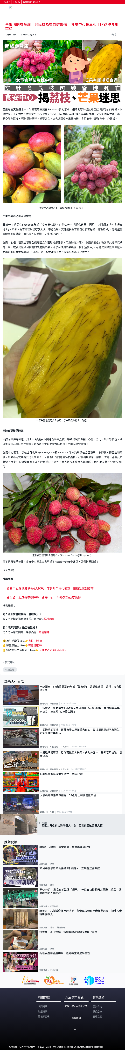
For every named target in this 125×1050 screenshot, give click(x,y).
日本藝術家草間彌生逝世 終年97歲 (61, 774)
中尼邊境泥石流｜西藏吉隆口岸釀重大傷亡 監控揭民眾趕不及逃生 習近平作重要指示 (81, 731)
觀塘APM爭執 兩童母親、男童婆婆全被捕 (66, 847)
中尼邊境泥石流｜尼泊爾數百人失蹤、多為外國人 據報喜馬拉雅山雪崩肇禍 (81, 754)
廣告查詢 (97, 1006)
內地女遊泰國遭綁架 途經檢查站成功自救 (64, 953)
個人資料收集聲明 (27, 1047)
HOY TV (16, 2)
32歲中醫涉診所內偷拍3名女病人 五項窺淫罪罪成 (69, 868)
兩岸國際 (54, 769)
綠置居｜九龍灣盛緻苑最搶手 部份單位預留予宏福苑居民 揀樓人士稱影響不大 (80, 912)
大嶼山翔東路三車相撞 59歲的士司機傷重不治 (68, 795)
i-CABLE (6, 2)
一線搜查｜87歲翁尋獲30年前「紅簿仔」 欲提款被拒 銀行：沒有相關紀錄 (81, 688)
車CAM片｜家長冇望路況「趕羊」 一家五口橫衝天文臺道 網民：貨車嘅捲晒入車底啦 (80, 891)
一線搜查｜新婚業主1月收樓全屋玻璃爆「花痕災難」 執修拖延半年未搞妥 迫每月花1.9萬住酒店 (80, 710)
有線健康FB (35, 645)
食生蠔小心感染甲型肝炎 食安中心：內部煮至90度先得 (44, 598)
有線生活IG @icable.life (52, 650)
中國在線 (54, 747)
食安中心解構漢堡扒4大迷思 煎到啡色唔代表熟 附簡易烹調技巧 (50, 588)
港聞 (52, 812)
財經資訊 (42, 1011)
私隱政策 (13, 1047)
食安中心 (10, 662)
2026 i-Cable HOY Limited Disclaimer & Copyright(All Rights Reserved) (71, 1047)
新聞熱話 (54, 704)
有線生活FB (35, 640)
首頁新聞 (65, 747)
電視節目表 (43, 1016)
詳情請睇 (49, 618)
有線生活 (9, 669)
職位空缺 (97, 1011)
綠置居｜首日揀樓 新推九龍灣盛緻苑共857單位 (68, 932)
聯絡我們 (97, 1016)
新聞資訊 (44, 704)
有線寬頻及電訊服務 (32, 2)
